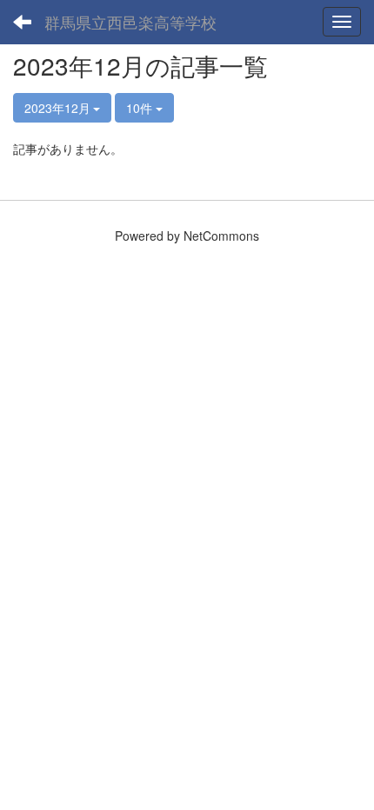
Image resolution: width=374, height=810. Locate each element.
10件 (141, 107)
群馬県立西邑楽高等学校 (130, 21)
